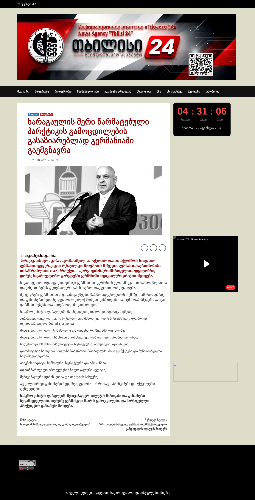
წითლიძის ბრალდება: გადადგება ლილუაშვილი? (55, 422)
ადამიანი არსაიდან (117, 91)
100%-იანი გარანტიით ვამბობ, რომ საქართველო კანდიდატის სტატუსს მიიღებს (132, 424)
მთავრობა (42, 91)
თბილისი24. (180, 493)
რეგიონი (194, 91)
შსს (159, 91)
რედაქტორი (63, 91)
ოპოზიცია (212, 91)
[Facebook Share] (144, 247)
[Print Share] (153, 247)
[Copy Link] (162, 247)
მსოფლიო (144, 91)
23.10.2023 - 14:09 (45, 160)
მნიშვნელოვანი (88, 91)
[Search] (235, 91)
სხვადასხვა (174, 91)
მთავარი (23, 91)
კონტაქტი (26, 475)
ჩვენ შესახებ (27, 482)
